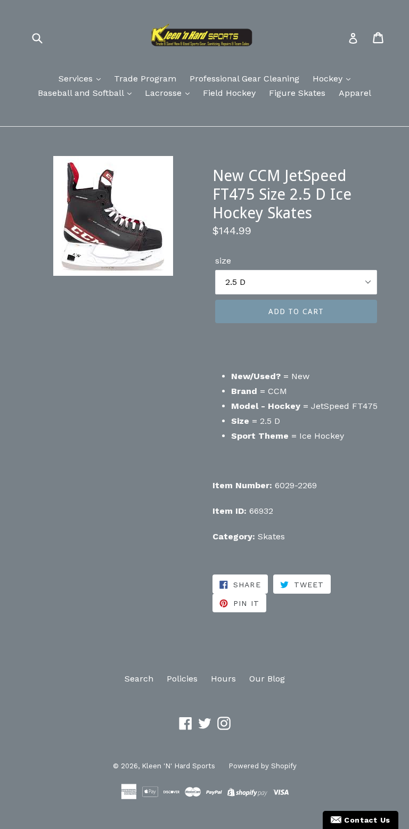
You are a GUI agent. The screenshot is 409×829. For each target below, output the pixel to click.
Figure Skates (297, 93)
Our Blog (267, 679)
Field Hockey (229, 93)
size (223, 261)
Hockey (329, 78)
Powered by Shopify (262, 766)
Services (77, 78)
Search (139, 679)
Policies (182, 679)
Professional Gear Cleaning (244, 78)
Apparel (355, 93)
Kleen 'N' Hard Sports (178, 766)
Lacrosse (164, 93)
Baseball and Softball (82, 93)
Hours (223, 679)
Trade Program (145, 78)
